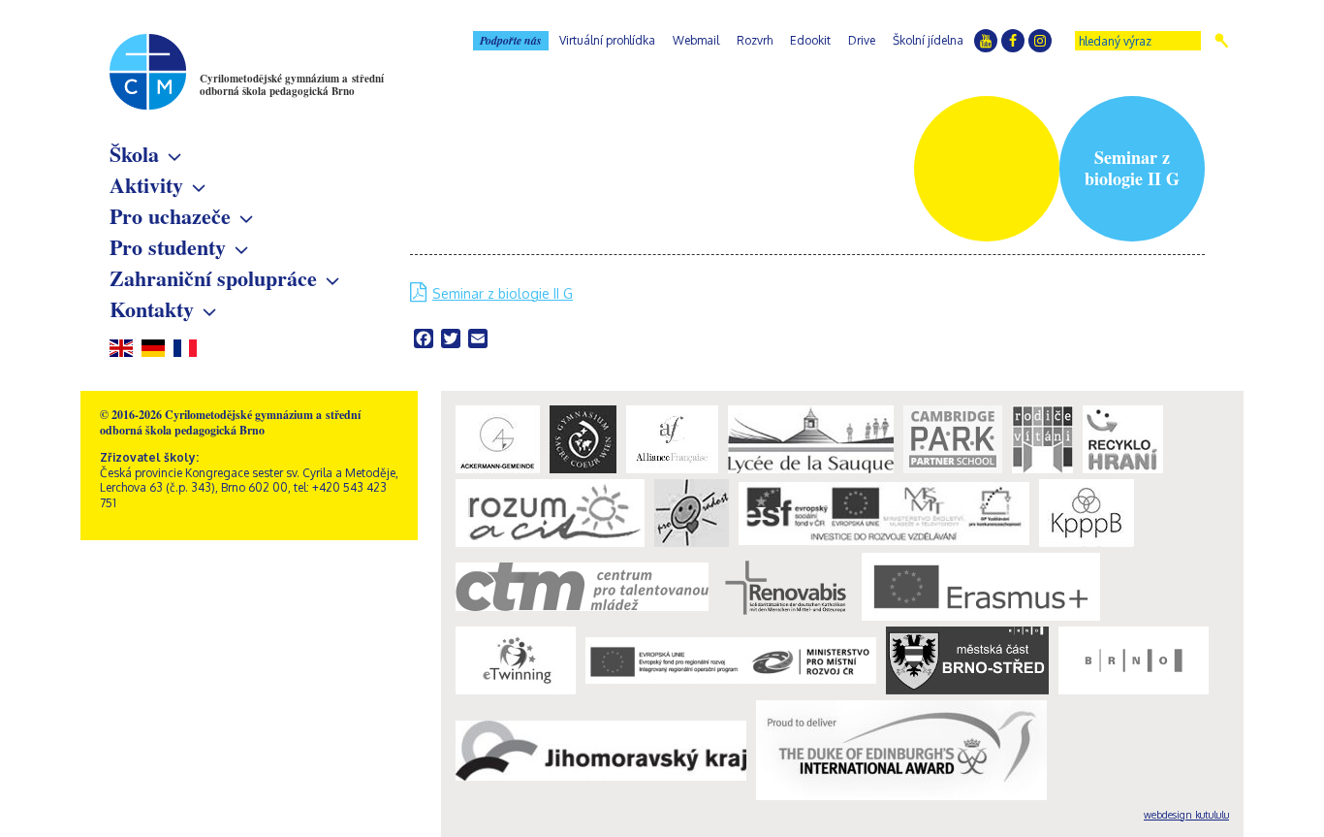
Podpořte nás (511, 40)
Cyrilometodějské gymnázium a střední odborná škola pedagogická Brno (292, 85)
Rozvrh (754, 40)
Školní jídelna (928, 40)
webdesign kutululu (1186, 815)
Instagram (1040, 40)
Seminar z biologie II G (502, 293)
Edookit (810, 40)
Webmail (696, 40)
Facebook (1013, 40)
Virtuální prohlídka (607, 40)
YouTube (985, 40)
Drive (861, 40)
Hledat (1222, 40)
